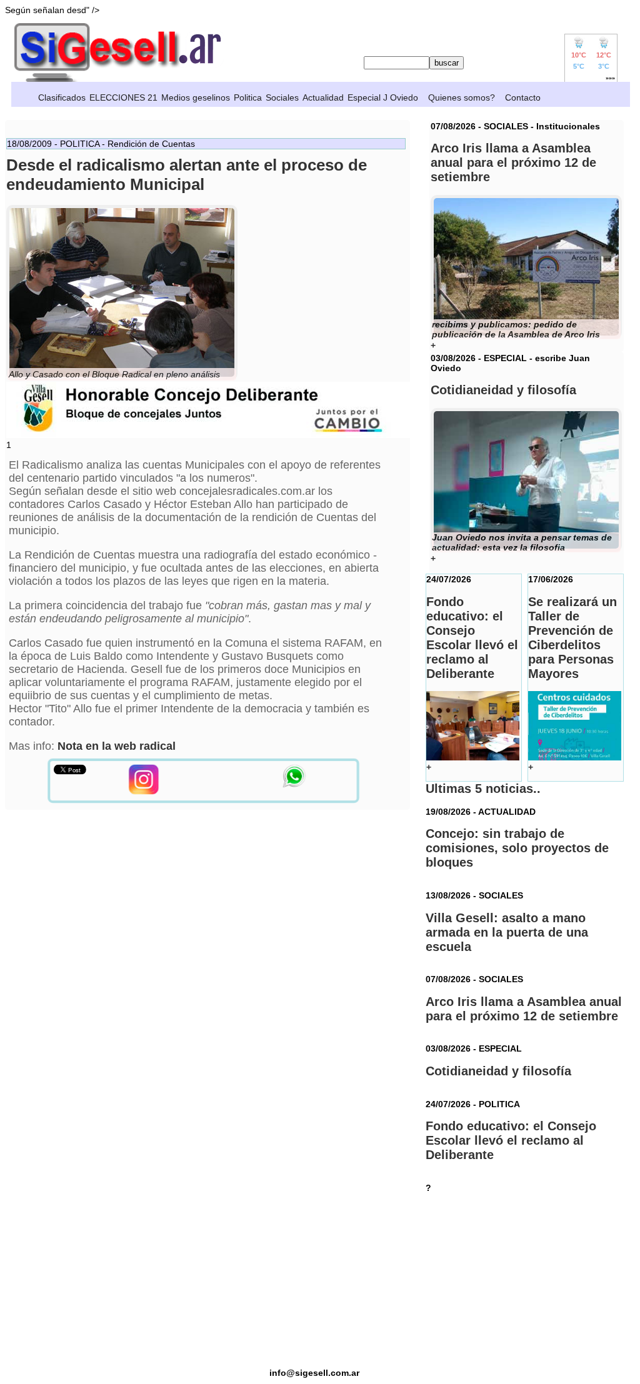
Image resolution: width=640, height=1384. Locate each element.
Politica (248, 97)
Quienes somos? (461, 97)
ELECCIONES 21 (123, 97)
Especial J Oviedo (383, 97)
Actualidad (323, 97)
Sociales (282, 97)
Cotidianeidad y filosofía (498, 1071)
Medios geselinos (195, 97)
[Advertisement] (314, 1280)
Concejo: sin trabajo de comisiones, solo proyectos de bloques (517, 848)
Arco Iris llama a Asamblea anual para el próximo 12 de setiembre (524, 1009)
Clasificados (62, 97)
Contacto (523, 97)
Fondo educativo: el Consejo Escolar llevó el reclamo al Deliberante (511, 1140)
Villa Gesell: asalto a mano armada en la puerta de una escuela (507, 932)
